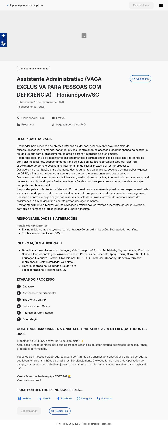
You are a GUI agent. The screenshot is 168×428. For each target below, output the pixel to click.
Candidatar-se (141, 5)
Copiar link (142, 78)
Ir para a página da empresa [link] (26, 5)
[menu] (161, 5)
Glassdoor (106, 398)
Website (27, 398)
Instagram (86, 398)
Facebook (66, 398)
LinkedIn (46, 398)
